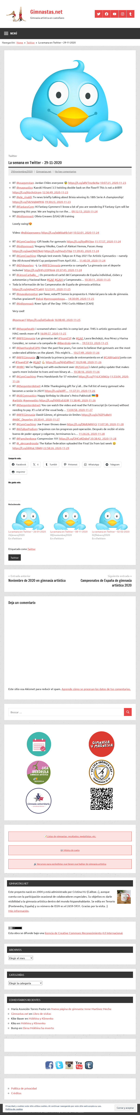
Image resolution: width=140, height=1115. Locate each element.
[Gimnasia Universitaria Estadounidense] (38, 790)
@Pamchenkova (26, 438)
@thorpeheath (25, 328)
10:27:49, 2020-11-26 (86, 352)
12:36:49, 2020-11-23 (55, 192)
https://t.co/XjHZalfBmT (60, 362)
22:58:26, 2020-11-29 (56, 448)
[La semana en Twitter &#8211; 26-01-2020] (27, 519)
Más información (18, 910)
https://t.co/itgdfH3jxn (80, 241)
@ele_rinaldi (24, 197)
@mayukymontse (27, 294)
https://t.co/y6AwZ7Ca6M (28, 289)
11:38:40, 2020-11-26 (83, 400)
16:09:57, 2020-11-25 (53, 333)
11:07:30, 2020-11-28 (111, 424)
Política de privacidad (24, 1088)
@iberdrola (64, 343)
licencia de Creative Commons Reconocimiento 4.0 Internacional (83, 933)
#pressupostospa (54, 298)
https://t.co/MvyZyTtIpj (58, 251)
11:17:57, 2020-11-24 (108, 241)
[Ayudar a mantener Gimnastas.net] (102, 790)
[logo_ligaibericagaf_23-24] (101, 762)
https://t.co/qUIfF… (56, 390)
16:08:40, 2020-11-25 (67, 319)
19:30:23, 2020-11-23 (58, 201)
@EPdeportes (24, 265)
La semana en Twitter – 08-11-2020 (69, 531)
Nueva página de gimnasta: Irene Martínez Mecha (81, 1008)
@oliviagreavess (31, 232)
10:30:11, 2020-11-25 (97, 279)
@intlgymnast (24, 216)
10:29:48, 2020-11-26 (88, 362)
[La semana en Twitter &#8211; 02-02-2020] (111, 519)
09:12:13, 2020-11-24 (84, 211)
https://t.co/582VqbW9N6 (28, 201)
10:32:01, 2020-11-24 (86, 232)
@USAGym (82, 366)
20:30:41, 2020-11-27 (47, 419)
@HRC (20, 366)
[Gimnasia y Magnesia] (101, 733)
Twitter (31, 548)
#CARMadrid (112, 357)
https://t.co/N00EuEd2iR (54, 400)
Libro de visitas (42, 1013)
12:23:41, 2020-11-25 (58, 289)
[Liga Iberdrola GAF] (38, 762)
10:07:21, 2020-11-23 (113, 182)
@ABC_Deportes (22, 419)
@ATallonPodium (26, 429)
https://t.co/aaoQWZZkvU (28, 251)
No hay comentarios (65, 171)
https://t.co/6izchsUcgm (26, 192)
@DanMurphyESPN (28, 347)
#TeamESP (65, 338)
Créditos (16, 1093)
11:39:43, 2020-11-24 (86, 251)
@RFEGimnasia (51, 265)
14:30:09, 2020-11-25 (81, 298)
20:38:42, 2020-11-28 (103, 438)
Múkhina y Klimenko (41, 1018)
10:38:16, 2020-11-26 (87, 371)
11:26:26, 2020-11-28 (92, 433)
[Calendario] (38, 733)
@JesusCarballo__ (27, 274)
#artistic (17, 400)
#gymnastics (31, 400)
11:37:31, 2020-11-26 (82, 390)
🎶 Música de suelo (70, 850)
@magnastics (24, 187)
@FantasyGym (25, 206)
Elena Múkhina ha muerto (38, 1028)
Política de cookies (14, 1109)
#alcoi (39, 298)
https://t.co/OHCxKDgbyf (74, 438)
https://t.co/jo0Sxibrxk (40, 319)
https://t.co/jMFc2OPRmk (39, 270)
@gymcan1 (19, 319)
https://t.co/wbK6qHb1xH (56, 232)
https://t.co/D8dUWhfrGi (82, 424)
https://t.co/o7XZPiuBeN (96, 414)
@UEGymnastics (26, 395)
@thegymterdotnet (28, 386)
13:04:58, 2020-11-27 (80, 409)
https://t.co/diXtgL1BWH (27, 448)
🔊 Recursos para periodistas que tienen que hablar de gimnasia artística (70, 863)
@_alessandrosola (27, 443)
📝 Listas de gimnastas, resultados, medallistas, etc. (70, 836)
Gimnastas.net (46, 12)
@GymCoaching (26, 241)
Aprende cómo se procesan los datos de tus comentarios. (96, 689)
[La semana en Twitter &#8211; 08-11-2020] (69, 519)
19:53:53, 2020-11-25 (95, 343)
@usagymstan (24, 182)
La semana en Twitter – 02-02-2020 (110, 531)
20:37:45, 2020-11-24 (69, 270)
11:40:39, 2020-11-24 (92, 260)
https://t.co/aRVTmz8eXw (83, 182)
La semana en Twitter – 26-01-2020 (27, 531)
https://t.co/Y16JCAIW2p (94, 376)
